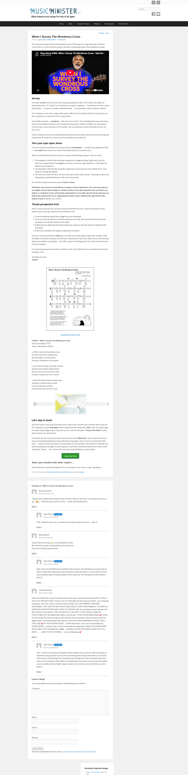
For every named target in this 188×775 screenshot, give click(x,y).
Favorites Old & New (52, 472)
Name (35, 717)
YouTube (158, 14)
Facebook (153, 14)
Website (35, 738)
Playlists (96, 24)
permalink (81, 472)
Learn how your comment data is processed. (79, 752)
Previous (100, 33)
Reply (34, 506)
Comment (36, 688)
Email (34, 727)
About (70, 24)
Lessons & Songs (83, 24)
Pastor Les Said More (93, 772)
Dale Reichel (52, 39)
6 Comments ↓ (62, 39)
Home (61, 24)
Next (108, 33)
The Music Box (123, 24)
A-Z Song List (109, 24)
